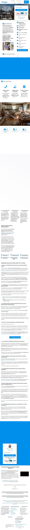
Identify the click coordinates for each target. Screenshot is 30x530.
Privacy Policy (12, 514)
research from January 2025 (9, 500)
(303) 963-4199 (17, 520)
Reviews (11, 511)
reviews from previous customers (6, 380)
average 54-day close (21, 501)
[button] (5, 255)
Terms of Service (13, 513)
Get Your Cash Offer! (21, 9)
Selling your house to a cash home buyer (7, 269)
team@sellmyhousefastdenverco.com (20, 524)
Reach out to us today (4, 400)
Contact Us (17, 525)
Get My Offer (12, 512)
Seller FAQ (20, 525)
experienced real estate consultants (7, 232)
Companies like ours (8, 306)
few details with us (8, 296)
